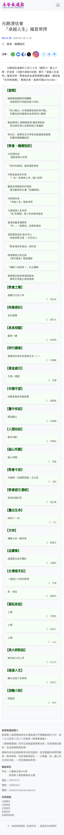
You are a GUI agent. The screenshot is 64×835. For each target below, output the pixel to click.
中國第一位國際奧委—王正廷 (23, 477)
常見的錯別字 (15, 498)
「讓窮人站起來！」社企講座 (23, 267)
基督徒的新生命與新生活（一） (24, 356)
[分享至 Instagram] (35, 54)
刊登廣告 (6, 801)
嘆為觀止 (12, 417)
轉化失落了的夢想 (17, 678)
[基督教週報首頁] (13, 5)
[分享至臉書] (23, 54)
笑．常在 (12, 592)
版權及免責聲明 (48, 826)
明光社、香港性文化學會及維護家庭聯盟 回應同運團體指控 (29, 136)
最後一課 (12, 336)
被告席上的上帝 (16, 658)
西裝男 (11, 698)
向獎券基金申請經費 (18, 396)
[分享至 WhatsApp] (13, 54)
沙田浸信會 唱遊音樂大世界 (17, 156)
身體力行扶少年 (16, 295)
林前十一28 (14, 518)
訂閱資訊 (6, 805)
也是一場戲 (13, 376)
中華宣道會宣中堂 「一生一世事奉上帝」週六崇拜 (25, 176)
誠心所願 (12, 457)
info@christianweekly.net (22, 790)
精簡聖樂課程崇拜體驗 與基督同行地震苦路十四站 (23, 100)
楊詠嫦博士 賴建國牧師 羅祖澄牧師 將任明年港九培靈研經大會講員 (26, 124)
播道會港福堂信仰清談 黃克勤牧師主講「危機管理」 (24, 188)
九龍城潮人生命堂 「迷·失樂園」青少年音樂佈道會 (25, 212)
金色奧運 (12, 315)
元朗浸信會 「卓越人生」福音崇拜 (20, 200)
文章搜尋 (6, 808)
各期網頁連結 (8, 815)
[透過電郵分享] (18, 54)
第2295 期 (6, 38)
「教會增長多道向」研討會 (22, 246)
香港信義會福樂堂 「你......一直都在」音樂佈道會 (24, 224)
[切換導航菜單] (58, 5)
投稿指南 (6, 812)
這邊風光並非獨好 (17, 558)
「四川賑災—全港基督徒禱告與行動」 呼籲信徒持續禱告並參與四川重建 (28, 112)
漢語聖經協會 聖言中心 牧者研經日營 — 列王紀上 (22, 236)
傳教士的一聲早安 (17, 538)
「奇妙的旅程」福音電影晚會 (23, 166)
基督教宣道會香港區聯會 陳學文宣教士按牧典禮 (21, 277)
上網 (10, 612)
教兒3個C (13, 437)
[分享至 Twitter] (29, 54)
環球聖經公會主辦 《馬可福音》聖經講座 (20, 257)
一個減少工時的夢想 (18, 579)
